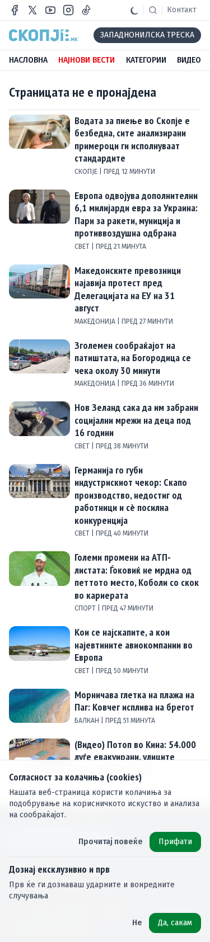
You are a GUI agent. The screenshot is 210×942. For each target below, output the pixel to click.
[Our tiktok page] (86, 10)
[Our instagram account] (68, 10)
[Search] (153, 10)
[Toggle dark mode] (134, 10)
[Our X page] (32, 10)
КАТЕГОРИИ (146, 60)
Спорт (85, 608)
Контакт (182, 10)
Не (137, 922)
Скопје (86, 172)
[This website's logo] (43, 35)
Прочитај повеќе (110, 841)
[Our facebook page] (14, 10)
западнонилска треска (147, 35)
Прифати (175, 841)
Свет (82, 246)
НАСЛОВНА (28, 60)
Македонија (95, 321)
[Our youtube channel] (50, 10)
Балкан (87, 721)
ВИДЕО (189, 60)
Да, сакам (175, 922)
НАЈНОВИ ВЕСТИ (86, 60)
